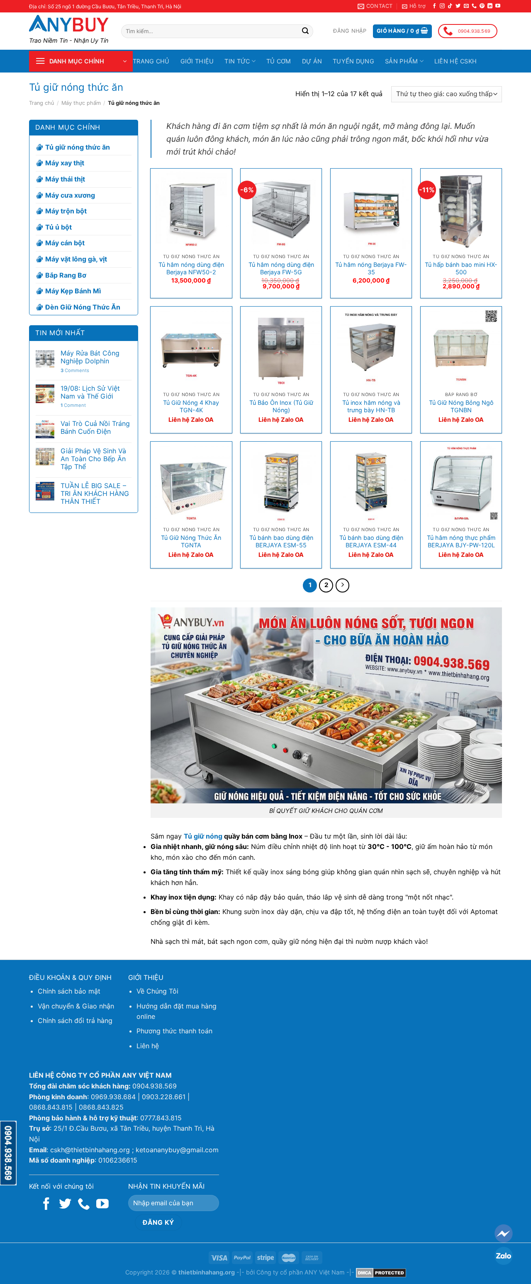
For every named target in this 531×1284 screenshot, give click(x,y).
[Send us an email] (466, 6)
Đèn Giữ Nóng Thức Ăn (82, 307)
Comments (75, 370)
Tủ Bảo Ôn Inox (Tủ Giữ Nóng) (281, 406)
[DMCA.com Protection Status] (381, 1272)
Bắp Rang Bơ (65, 275)
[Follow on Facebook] (434, 6)
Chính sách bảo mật (69, 991)
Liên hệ (147, 1046)
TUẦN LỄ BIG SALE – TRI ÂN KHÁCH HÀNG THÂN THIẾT (95, 493)
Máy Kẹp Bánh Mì (73, 291)
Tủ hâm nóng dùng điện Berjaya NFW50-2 (191, 268)
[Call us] (474, 6)
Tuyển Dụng (353, 61)
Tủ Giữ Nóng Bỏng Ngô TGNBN (461, 406)
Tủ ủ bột (58, 227)
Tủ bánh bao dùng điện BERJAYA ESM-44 (371, 541)
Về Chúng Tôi (157, 991)
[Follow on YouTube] (497, 6)
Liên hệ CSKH (455, 61)
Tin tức (237, 61)
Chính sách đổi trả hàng (75, 1020)
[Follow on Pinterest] (482, 6)
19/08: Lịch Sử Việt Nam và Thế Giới (90, 392)
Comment (73, 405)
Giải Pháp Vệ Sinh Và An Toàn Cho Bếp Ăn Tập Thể (93, 459)
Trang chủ (151, 61)
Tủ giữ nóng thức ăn (77, 147)
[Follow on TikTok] (450, 6)
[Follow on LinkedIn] (489, 6)
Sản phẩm (401, 61)
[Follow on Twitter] (457, 6)
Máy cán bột (65, 243)
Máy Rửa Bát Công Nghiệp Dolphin (90, 357)
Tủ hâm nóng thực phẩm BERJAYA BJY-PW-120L (461, 541)
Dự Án (312, 61)
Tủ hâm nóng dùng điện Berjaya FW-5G (281, 268)
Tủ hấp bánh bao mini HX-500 (461, 268)
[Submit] (305, 31)
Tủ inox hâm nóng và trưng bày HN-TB (371, 406)
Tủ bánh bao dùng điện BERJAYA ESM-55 (281, 541)
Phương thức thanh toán (174, 1031)
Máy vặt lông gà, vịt (76, 259)
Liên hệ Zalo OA (191, 419)
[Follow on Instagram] (442, 6)
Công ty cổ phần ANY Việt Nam (300, 1272)
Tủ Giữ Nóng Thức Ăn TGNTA (191, 541)
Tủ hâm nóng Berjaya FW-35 (371, 268)
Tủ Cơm (278, 61)
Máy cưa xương (70, 195)
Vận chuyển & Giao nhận (76, 1006)
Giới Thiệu (197, 61)
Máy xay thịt (64, 163)
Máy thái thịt (65, 179)
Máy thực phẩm (81, 103)
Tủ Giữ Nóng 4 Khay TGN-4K (191, 406)
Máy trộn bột (66, 211)
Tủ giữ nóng (203, 836)
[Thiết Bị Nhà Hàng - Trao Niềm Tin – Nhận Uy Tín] (69, 23)
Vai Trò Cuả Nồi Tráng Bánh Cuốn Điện (95, 427)
